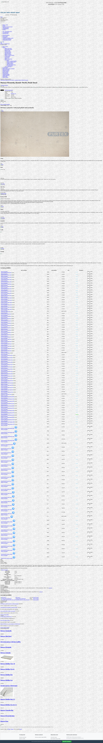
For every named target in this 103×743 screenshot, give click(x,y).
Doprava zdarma (5, 77)
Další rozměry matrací (8, 49)
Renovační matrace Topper (5, 620)
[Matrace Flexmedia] (4, 85)
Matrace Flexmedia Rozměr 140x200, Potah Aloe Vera (7, 385)
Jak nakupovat (5, 37)
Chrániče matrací (5, 73)
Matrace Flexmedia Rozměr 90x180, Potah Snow (6, 323)
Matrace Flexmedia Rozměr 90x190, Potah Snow (6, 320)
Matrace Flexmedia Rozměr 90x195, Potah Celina (6, 277)
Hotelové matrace (6, 71)
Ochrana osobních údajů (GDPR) (40, 737)
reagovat (50, 587)
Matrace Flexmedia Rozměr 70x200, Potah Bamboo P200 (7, 419)
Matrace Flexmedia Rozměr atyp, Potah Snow (5, 352)
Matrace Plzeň (5, 76)
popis (1, 559)
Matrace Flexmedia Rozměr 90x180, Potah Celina (6, 281)
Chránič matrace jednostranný (21, 598)
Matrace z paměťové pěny (11, 61)
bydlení (20, 729)
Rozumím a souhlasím (66, 741)
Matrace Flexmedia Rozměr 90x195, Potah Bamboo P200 (7, 401)
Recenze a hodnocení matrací (7, 26)
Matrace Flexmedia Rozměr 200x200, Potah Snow (6, 350)
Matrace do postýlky (6, 69)
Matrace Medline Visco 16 (7, 663)
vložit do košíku (3, 101)
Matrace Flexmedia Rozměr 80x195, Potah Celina (6, 286)
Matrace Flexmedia (25, 80)
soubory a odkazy (3, 562)
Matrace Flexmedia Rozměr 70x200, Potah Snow (6, 336)
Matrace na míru (7, 50)
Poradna (4, 25)
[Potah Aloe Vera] (2, 183)
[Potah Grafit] (1, 226)
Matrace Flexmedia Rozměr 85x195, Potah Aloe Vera (6, 366)
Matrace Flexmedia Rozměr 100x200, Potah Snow (6, 339)
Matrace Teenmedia (5, 630)
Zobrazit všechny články (4, 614)
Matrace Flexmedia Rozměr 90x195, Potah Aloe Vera (6, 359)
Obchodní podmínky (6, 35)
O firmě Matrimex (6, 28)
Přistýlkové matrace (6, 70)
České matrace (2, 80)
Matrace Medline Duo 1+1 (7, 699)
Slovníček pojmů (5, 33)
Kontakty (4, 29)
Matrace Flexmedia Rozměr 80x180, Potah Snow (6, 332)
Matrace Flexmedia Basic (7, 715)
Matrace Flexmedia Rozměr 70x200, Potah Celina (6, 295)
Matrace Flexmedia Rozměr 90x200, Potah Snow (6, 313)
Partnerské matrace (8, 52)
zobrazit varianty (36, 597)
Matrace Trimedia (5, 652)
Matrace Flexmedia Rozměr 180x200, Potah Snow (6, 348)
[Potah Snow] (1, 164)
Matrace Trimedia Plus (6, 710)
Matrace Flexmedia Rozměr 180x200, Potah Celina (6, 306)
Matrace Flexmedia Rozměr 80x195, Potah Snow (6, 327)
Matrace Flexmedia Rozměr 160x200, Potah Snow (6, 346)
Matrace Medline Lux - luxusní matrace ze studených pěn (10, 623)
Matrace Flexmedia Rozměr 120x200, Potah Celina (6, 300)
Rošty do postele (5, 72)
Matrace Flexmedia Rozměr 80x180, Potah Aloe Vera (6, 373)
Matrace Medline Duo (6, 674)
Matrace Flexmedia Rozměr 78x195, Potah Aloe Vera (6, 375)
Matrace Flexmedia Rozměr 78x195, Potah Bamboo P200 (7, 417)
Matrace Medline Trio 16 (7, 669)
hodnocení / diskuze (3, 563)
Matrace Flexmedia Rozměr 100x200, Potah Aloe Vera (7, 380)
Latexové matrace (10, 65)
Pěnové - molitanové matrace (12, 60)
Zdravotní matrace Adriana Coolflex (10, 641)
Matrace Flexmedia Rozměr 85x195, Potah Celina (6, 284)
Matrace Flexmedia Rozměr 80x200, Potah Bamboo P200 (7, 398)
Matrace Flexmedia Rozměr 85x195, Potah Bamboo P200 (7, 408)
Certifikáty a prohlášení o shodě (8, 38)
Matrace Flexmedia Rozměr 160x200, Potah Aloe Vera (7, 387)
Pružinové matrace (10, 62)
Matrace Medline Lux (6, 680)
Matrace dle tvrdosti (8, 66)
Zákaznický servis (6, 27)
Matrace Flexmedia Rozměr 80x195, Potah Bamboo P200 (7, 410)
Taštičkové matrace (10, 63)
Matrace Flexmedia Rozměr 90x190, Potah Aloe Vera (6, 362)
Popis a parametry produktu (5, 104)
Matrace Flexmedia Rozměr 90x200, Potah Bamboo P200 (7, 396)
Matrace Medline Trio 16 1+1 (8, 704)
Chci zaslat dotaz (3, 601)
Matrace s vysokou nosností (9, 55)
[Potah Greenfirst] (2, 217)
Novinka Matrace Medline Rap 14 (6, 616)
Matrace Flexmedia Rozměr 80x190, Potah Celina (6, 288)
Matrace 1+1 (7, 58)
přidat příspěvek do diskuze (5, 592)
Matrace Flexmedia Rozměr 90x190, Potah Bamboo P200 (7, 403)
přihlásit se (2, 43)
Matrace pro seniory (8, 54)
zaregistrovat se (6, 43)
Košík (1, 16)
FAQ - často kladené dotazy (7, 31)
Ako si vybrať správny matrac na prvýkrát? (7, 611)
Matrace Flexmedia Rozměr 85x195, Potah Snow (6, 325)
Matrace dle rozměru (8, 48)
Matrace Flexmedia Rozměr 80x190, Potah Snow (6, 329)
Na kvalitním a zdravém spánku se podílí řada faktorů (9, 603)
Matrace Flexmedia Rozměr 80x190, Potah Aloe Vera (6, 371)
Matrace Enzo (4, 721)
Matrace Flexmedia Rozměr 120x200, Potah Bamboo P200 (7, 424)
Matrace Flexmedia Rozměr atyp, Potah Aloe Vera (6, 394)
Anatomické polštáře (6, 74)
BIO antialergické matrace (11, 64)
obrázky (1, 560)
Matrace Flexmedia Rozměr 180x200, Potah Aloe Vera (7, 389)
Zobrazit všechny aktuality (4, 627)
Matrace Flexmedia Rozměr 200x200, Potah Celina (6, 309)
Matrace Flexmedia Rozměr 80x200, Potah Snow (6, 316)
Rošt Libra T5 (18, 597)
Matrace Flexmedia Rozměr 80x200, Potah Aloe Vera (6, 357)
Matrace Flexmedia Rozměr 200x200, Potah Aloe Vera (7, 392)
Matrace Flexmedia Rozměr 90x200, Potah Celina (6, 272)
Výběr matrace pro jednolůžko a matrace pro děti (8, 607)
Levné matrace (7, 57)
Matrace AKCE (5, 46)
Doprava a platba (22, 738)
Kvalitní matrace (5, 67)
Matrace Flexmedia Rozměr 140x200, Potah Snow (6, 343)
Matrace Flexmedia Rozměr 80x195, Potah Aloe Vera (6, 369)
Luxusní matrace (7, 56)
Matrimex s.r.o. (13, 93)
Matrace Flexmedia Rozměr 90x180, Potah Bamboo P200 (7, 405)
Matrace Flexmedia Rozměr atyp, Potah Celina (5, 311)
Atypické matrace (8, 51)
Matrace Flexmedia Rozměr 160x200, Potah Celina (6, 304)
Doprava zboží (5, 36)
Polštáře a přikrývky (6, 75)
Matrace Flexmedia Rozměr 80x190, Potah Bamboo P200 (7, 412)
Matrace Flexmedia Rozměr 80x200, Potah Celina (6, 274)
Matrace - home (5, 24)
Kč (0, 42)
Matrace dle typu (8, 80)
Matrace (4, 47)
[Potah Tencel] (2, 206)
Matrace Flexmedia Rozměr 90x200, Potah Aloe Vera (6, 355)
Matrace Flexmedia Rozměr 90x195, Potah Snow (6, 318)
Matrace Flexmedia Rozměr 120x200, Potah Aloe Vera (7, 382)
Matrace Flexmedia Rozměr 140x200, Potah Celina (6, 302)
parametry (2, 561)
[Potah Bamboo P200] (3, 193)
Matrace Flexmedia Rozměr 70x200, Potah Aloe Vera (6, 378)
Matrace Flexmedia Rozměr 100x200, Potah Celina (6, 297)
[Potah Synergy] (2, 248)
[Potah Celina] (1, 110)
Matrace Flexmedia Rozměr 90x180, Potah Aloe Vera (6, 364)
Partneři (12, 729)
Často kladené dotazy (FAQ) (55, 738)
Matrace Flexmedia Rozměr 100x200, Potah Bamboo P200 (7, 421)
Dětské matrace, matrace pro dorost (8, 68)
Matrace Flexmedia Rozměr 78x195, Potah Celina (6, 293)
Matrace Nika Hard (5, 636)
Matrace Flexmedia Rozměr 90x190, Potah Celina (6, 279)
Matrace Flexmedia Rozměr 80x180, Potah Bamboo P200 (7, 414)
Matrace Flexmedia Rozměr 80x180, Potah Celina (6, 290)
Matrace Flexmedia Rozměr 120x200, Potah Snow (6, 341)
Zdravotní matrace (8, 53)
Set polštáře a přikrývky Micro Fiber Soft (22, 599)
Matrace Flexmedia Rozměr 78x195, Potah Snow (6, 334)
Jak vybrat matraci (6, 32)
